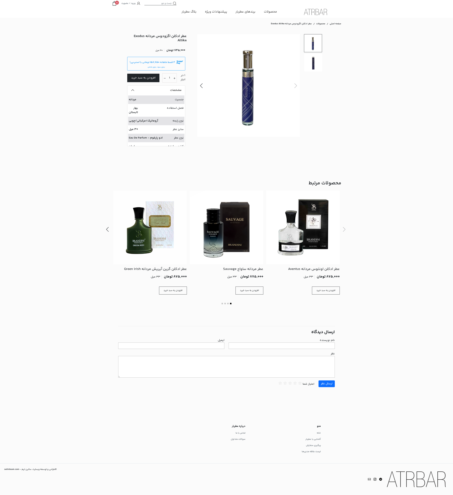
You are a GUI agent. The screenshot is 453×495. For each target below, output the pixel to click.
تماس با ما (240, 433)
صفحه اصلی (335, 24)
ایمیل (221, 340)
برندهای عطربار (245, 11)
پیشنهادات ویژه (216, 11)
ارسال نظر (326, 383)
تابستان (133, 112)
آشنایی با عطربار (313, 439)
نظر (333, 354)
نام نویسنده (327, 340)
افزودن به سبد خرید (143, 78)
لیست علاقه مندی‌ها (311, 451)
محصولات (270, 11)
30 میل (133, 129)
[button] (201, 85)
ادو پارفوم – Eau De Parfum (146, 138)
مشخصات (176, 90)
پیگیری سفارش (313, 445)
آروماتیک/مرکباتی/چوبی (143, 121)
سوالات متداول (238, 439)
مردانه (132, 99)
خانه (319, 433)
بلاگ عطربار (189, 11)
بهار (135, 108)
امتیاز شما (308, 384)
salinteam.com (11, 469)
